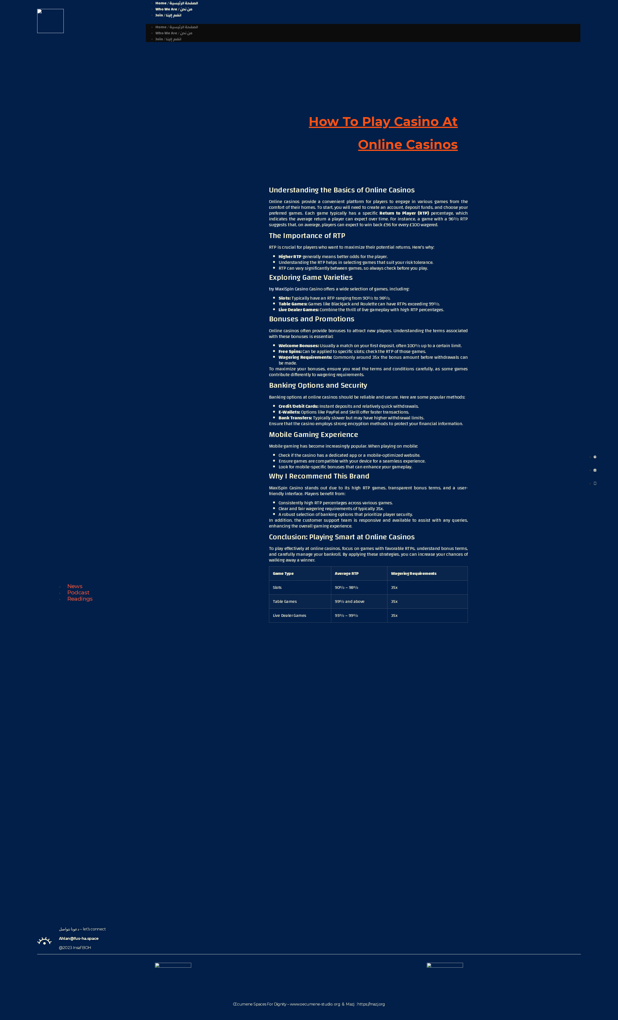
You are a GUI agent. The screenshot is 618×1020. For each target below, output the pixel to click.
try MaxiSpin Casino (288, 288)
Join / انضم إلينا (168, 15)
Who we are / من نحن (173, 9)
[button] (363, 21)
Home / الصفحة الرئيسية (176, 27)
